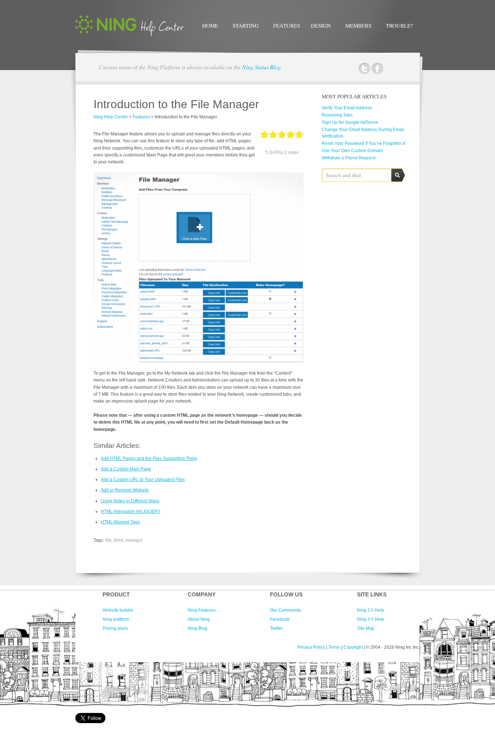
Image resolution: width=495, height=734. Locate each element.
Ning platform (116, 619)
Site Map (365, 628)
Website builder (118, 610)
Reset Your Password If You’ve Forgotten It (363, 143)
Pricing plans (115, 628)
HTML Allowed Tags (120, 522)
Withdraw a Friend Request (348, 157)
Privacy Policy (311, 647)
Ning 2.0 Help (370, 610)
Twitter (364, 69)
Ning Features (202, 610)
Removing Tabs (337, 115)
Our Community (285, 610)
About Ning (199, 619)
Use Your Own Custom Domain (352, 150)
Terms (334, 647)
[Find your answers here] (129, 34)
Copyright (353, 647)
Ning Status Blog (261, 67)
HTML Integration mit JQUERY (131, 511)
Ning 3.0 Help (370, 619)
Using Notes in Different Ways (130, 500)
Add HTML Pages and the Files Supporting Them (149, 458)
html (118, 539)
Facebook (377, 69)
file (108, 539)
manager (134, 539)
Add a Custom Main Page (126, 469)
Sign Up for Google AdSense (350, 122)
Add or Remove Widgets (125, 490)
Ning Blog (197, 628)
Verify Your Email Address (347, 107)
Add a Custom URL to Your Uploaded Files (143, 479)
